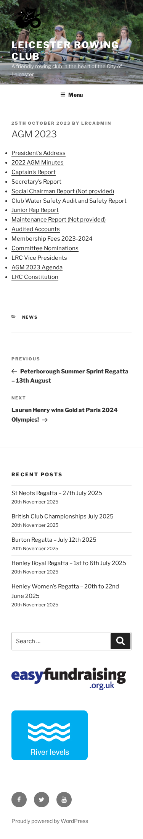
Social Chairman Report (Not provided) (62, 191)
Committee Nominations (45, 248)
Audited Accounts (35, 229)
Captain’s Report (33, 172)
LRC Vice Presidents (39, 257)
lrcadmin (96, 123)
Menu (75, 94)
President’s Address (38, 153)
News (30, 317)
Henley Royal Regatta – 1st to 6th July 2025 (68, 563)
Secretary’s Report (36, 181)
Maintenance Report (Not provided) (58, 219)
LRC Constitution (34, 277)
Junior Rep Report (35, 210)
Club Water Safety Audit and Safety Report (69, 200)
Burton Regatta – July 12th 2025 (53, 539)
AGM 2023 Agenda (37, 267)
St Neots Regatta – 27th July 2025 (56, 493)
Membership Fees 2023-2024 (52, 238)
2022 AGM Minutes (37, 162)
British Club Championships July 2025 (62, 516)
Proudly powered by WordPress (49, 821)
